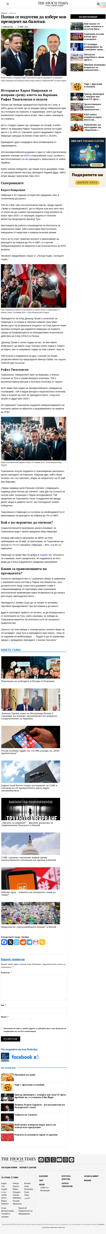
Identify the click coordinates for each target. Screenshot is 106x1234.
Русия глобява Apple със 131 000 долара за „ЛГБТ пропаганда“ (30, 752)
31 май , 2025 (23, 27)
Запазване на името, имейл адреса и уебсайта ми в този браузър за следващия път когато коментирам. (34, 1029)
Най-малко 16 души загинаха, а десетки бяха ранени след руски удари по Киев (94, 26)
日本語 (4, 1195)
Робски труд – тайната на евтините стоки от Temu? (28, 893)
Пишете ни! (22, 1208)
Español (4, 1189)
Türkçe (26, 1195)
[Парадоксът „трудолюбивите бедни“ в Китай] (30, 921)
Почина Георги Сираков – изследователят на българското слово (39, 1106)
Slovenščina (28, 1189)
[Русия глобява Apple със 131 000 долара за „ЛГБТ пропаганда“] (30, 743)
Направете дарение (28, 1167)
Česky (26, 1186)
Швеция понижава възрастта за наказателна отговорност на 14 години (94, 67)
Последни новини (9, 1167)
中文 (3, 1186)
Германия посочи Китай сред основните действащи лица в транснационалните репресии (95, 36)
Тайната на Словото (25, 1114)
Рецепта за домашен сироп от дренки (36, 1134)
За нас (3, 1208)
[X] (10, 942)
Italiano (15, 1189)
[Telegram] (29, 942)
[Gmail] (36, 942)
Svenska (16, 1195)
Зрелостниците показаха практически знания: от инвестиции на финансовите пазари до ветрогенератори (93, 107)
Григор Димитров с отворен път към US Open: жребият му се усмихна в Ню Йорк (40, 1096)
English (4, 1183)
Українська (17, 1204)
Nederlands (17, 1198)
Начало (4, 13)
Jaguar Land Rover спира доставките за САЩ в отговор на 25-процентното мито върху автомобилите (29, 788)
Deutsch (16, 1186)
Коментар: (6, 972)
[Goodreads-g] (53, 1159)
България (43, 1176)
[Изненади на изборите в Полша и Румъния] (30, 675)
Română (27, 1183)
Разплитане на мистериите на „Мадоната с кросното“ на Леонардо (92, 127)
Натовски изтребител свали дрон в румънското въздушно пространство (94, 57)
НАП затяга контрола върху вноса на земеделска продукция (35, 1126)
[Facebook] (4, 942)
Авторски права (7, 1211)
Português (16, 1192)
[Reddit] (23, 942)
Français (16, 1183)
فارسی (27, 1198)
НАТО (27, 155)
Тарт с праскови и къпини (29, 1084)
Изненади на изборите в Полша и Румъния (27, 681)
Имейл (5, 1017)
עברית (3, 1192)
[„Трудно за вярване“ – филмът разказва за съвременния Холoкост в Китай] (30, 814)
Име (3, 1005)
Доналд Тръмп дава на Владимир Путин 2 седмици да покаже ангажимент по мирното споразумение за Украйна (29, 716)
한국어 (4, 1198)
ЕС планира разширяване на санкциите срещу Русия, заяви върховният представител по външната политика (94, 47)
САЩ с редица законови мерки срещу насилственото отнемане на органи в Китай (28, 858)
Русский (16, 1201)
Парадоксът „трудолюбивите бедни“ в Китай (28, 927)
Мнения (87, 1180)
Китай (41, 1185)
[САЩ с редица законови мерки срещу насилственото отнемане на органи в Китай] (30, 851)
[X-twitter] (47, 1159)
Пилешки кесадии (24, 1074)
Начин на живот (91, 1176)
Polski (26, 1192)
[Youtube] (59, 1159)
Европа (13, 13)
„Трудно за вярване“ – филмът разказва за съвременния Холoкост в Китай (27, 824)
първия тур (46, 555)
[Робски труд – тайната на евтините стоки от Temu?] (30, 884)
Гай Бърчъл (8, 27)
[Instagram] (17, 942)
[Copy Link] (42, 942)
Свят (41, 1180)
